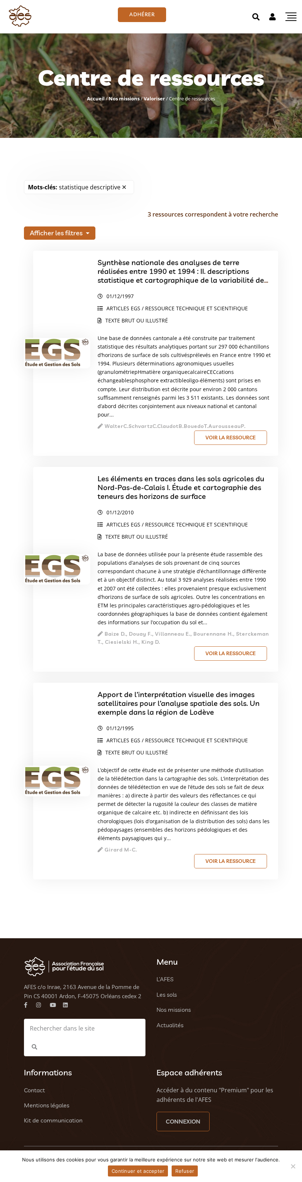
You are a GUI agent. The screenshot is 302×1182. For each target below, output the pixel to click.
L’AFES (165, 979)
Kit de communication (53, 1120)
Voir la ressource (231, 437)
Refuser (184, 1171)
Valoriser (154, 98)
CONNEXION (183, 1121)
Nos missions (124, 98)
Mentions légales (46, 1105)
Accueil (96, 98)
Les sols (167, 994)
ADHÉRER (142, 14)
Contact (34, 1090)
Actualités (170, 1025)
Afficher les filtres (57, 233)
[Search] (256, 17)
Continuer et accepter (138, 1171)
